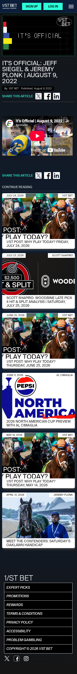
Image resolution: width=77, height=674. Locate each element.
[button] (71, 6)
